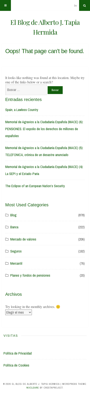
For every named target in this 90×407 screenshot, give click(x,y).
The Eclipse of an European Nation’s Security (35, 185)
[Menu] (5, 5)
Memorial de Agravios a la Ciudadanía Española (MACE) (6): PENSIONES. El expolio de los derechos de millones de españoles (44, 128)
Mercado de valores (23, 239)
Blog (13, 215)
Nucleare (32, 387)
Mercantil (16, 263)
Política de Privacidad (17, 353)
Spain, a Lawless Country (21, 109)
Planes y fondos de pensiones (30, 275)
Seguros (16, 251)
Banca (14, 227)
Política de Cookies (16, 365)
